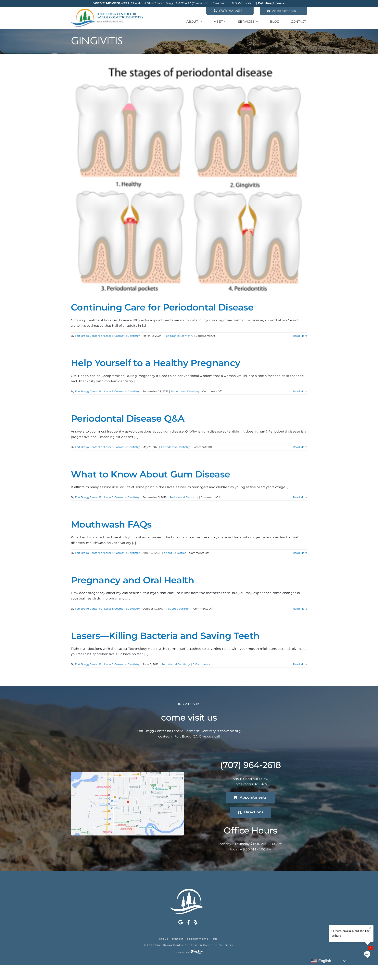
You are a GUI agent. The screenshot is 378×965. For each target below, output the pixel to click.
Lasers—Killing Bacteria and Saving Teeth (165, 635)
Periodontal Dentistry (178, 335)
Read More (300, 335)
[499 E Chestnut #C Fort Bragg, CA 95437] (127, 773)
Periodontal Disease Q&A (127, 418)
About (163, 938)
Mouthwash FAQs (111, 524)
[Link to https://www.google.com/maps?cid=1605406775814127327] (180, 922)
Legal (215, 938)
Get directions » (271, 3)
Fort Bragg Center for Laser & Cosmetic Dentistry (194, 945)
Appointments (197, 938)
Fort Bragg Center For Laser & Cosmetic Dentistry (107, 335)
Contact (177, 938)
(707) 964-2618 (250, 765)
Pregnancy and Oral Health (132, 580)
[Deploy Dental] (197, 952)
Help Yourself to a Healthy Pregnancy (155, 362)
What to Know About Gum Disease (150, 474)
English (324, 961)
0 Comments (201, 664)
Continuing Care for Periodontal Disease (162, 307)
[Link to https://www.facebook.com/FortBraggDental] (188, 922)
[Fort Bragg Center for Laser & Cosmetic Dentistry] (107, 10)
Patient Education (174, 552)
